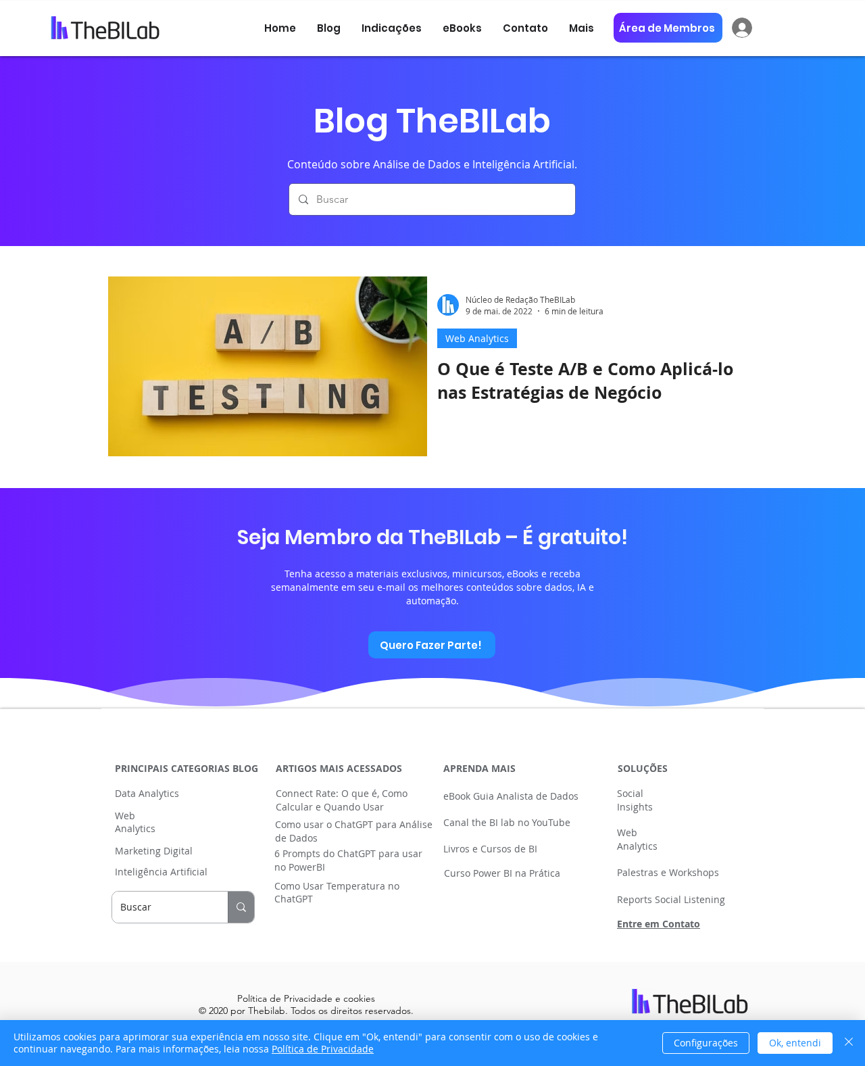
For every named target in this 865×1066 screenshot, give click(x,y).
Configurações (706, 1042)
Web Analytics (477, 338)
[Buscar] (241, 907)
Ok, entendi (795, 1042)
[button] (462, 28)
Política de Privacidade (323, 1048)
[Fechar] (849, 1043)
